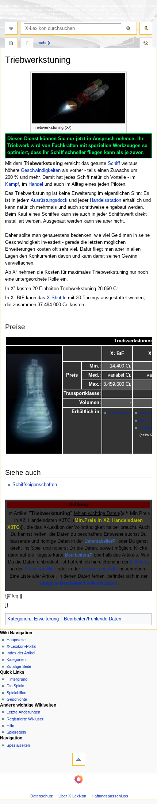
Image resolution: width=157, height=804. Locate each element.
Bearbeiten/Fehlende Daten (92, 619)
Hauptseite (16, 640)
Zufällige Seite (19, 666)
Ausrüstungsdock (49, 200)
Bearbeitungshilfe (99, 569)
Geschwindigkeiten (41, 170)
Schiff (114, 163)
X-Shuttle (56, 297)
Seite (11, 44)
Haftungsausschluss (110, 796)
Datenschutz (41, 796)
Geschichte (17, 699)
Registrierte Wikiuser (25, 719)
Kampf (12, 184)
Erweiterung (46, 619)
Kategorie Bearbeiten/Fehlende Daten (77, 583)
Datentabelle (97, 541)
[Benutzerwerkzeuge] (145, 28)
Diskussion (26, 44)
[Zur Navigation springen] (11, 28)
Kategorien (18, 619)
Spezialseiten (18, 745)
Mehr (42, 43)
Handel (35, 184)
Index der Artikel (21, 653)
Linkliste (139, 562)
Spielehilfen (16, 692)
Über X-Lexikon (72, 796)
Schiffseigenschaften (34, 484)
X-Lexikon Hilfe (40, 569)
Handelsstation (105, 200)
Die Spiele (15, 686)
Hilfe (10, 725)
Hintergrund (17, 679)
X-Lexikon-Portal (21, 646)
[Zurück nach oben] (78, 759)
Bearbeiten (76, 555)
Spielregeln (16, 732)
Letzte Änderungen (23, 712)
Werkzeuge (145, 44)
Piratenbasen (120, 413)
